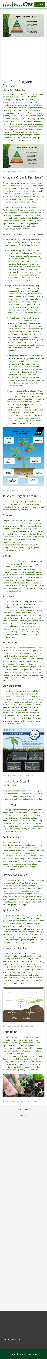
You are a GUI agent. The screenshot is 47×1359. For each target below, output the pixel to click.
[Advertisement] (23, 1156)
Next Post (23, 1115)
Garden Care (8, 90)
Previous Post (23, 1109)
